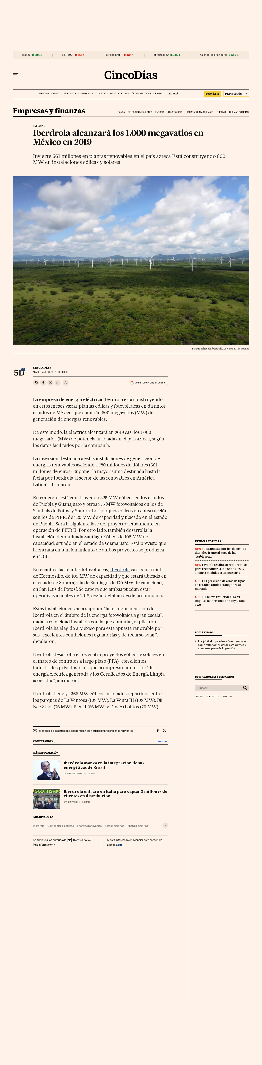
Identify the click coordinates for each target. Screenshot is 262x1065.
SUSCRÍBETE (212, 93)
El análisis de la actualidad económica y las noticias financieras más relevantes (86, 730)
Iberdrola (120, 569)
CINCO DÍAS (42, 368)
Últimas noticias (141, 93)
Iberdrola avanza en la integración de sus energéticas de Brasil (104, 765)
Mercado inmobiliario (200, 112)
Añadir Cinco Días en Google (150, 382)
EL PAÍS (171, 92)
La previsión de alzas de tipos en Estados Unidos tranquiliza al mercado (220, 585)
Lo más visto (204, 632)
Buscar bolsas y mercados (214, 676)
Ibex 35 (26, 54)
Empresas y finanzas (49, 93)
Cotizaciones (99, 93)
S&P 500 (67, 54)
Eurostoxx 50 (161, 54)
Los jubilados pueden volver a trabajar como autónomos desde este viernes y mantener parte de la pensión (222, 645)
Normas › (162, 741)
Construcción (175, 112)
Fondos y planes (119, 93)
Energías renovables (89, 825)
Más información (43, 844)
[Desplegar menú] (16, 74)
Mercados (70, 93)
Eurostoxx (213, 696)
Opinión (158, 93)
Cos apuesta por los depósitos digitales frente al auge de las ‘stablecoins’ (220, 552)
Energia (159, 112)
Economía (84, 93)
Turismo (221, 112)
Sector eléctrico (114, 825)
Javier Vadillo (72, 802)
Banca (121, 112)
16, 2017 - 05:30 (55, 372)
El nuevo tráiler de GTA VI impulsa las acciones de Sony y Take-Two (220, 601)
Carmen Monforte (74, 773)
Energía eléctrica (138, 825)
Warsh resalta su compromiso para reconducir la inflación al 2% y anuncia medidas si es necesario (221, 568)
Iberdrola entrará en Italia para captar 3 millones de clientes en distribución (115, 794)
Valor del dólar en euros (213, 54)
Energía (38, 126)
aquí (119, 844)
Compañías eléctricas (60, 825)
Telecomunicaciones (140, 112)
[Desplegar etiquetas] (165, 825)
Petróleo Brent (113, 54)
